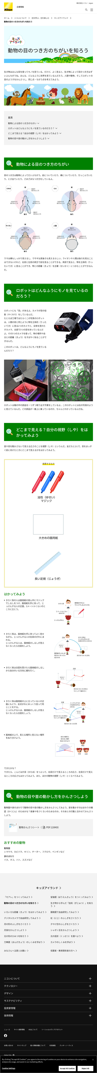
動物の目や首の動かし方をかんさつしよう (27, 138)
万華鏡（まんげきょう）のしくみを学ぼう (23, 942)
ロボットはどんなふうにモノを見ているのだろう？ (31, 128)
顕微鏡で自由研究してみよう (64, 911)
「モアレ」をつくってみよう (17, 896)
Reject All (85, 1068)
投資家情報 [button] (9, 1008)
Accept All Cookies (67, 1068)
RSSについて (33, 1029)
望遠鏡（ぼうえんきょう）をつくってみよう (71, 896)
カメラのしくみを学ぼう (62, 942)
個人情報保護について (37, 1045)
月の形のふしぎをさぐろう (16, 924)
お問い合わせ (8, 1045)
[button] (86, 9)
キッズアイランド (61, 18)
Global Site (9, 1055)
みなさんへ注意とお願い (15, 950)
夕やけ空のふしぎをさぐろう (64, 924)
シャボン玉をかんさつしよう (64, 930)
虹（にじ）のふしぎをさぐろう (65, 917)
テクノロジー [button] (11, 985)
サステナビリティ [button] (13, 1000)
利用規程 (53, 1045)
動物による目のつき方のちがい (22, 123)
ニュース (7, 1029)
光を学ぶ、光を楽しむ (40, 18)
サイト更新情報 (19, 1029)
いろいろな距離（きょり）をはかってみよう (24, 911)
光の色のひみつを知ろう (15, 936)
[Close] (93, 1059)
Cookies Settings (8, 1068)
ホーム (6, 18)
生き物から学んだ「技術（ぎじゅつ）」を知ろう (72, 904)
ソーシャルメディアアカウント (52, 1029)
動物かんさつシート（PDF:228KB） (39, 827)
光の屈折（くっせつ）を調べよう (66, 936)
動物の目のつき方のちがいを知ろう (20, 902)
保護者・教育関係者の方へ (63, 950)
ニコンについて (20, 18)
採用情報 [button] (8, 1015)
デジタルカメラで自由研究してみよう (21, 917)
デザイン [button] (8, 993)
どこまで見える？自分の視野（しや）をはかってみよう (33, 133)
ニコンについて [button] (12, 978)
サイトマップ (21, 1045)
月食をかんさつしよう (14, 930)
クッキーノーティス (66, 1045)
